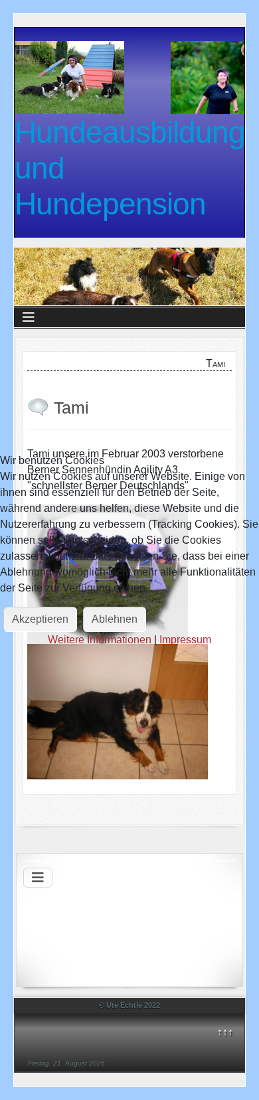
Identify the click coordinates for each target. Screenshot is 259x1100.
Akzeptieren (40, 619)
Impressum (185, 639)
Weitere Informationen (99, 639)
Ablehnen (114, 619)
